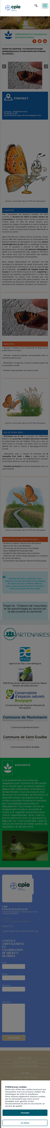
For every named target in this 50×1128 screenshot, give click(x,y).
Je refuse (25, 1123)
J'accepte (25, 1113)
